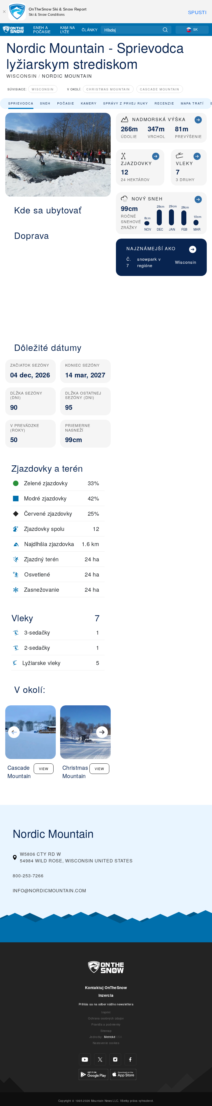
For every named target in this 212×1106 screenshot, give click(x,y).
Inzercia (106, 995)
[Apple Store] (123, 1074)
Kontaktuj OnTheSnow (106, 987)
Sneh (45, 103)
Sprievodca (20, 103)
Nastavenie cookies (106, 1043)
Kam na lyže (67, 29)
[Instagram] (115, 1059)
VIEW (43, 768)
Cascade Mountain (159, 89)
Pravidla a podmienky (105, 1024)
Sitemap (106, 1031)
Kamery (89, 103)
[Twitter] (100, 1059)
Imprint (105, 1012)
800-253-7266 (28, 875)
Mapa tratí (192, 103)
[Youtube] (85, 1059)
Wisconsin (43, 89)
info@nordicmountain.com (49, 890)
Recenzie (164, 103)
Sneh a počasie (42, 29)
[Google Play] (93, 1074)
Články (89, 29)
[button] (58, 288)
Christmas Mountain (108, 89)
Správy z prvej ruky (125, 103)
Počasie (65, 103)
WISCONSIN (21, 76)
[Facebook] (130, 1059)
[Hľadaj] (165, 30)
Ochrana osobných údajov (106, 1018)
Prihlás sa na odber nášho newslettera (106, 1004)
